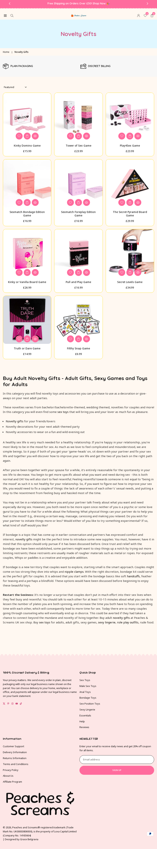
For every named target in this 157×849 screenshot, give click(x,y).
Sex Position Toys (89, 703)
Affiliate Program (12, 781)
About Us (8, 775)
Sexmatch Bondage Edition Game (27, 213)
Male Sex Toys (87, 686)
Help (82, 721)
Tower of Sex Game (78, 145)
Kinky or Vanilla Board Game (27, 282)
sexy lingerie (106, 622)
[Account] (138, 15)
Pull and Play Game (78, 282)
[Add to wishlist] (19, 136)
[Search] (12, 15)
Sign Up (116, 770)
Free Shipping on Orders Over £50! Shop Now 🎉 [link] (78, 3)
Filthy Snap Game (78, 348)
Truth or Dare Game (27, 348)
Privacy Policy (10, 770)
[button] (152, 15)
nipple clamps (74, 571)
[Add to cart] (27, 136)
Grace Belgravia (29, 839)
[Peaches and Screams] (78, 15)
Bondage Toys (87, 697)
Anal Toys (85, 692)
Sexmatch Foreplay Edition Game (78, 213)
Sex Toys (84, 680)
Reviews (84, 727)
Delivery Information (15, 752)
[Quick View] (35, 136)
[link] (40, 66)
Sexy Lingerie (87, 709)
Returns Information (14, 758)
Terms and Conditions (15, 764)
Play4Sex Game (130, 145)
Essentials (85, 715)
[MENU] (5, 15)
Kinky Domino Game (27, 145)
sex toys (63, 412)
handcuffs (133, 576)
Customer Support (13, 746)
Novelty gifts (14, 421)
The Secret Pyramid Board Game (130, 213)
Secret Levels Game (129, 282)
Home (6, 52)
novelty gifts (23, 539)
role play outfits (127, 622)
